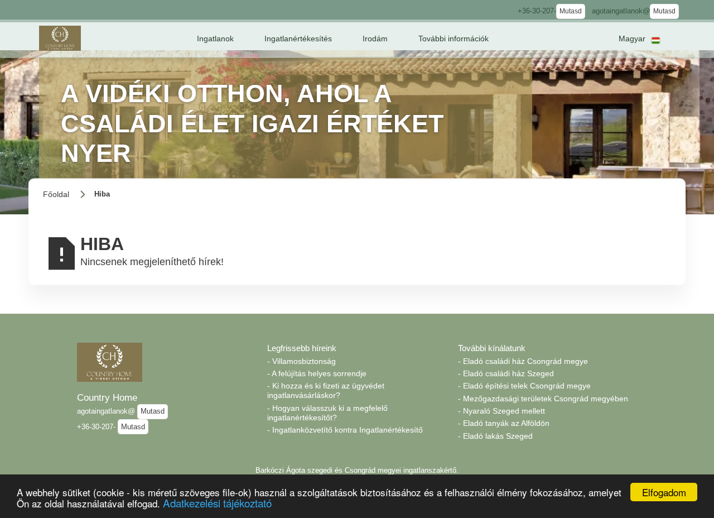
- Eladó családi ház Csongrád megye (523, 361)
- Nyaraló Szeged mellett (501, 410)
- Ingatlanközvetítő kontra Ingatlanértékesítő (345, 429)
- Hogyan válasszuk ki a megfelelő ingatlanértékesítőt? (327, 413)
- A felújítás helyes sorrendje (316, 373)
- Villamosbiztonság (301, 361)
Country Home (107, 397)
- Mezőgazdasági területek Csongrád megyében (543, 398)
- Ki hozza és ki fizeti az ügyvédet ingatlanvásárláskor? (325, 390)
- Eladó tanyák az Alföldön (503, 423)
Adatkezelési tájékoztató (217, 502)
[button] (215, 38)
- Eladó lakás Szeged (495, 435)
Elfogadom (664, 492)
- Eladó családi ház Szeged (506, 373)
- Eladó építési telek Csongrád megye (524, 385)
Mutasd (570, 11)
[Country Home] (60, 38)
